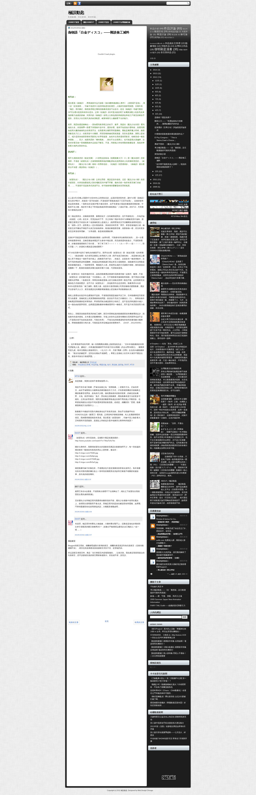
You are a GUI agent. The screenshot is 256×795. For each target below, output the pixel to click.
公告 (151, 58)
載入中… (153, 667)
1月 (157, 175)
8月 (157, 95)
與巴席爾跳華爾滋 (168, 396)
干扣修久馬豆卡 (156, 587)
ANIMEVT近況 (103, 22)
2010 (155, 183)
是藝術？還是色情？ (163, 117)
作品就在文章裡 (84, 365)
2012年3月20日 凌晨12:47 (83, 535)
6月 (157, 103)
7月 (157, 99)
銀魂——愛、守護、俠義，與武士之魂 (166, 596)
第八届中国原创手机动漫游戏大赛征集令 (167, 723)
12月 (157, 81)
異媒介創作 (183, 50)
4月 (157, 110)
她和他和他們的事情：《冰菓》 (169, 558)
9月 (157, 92)
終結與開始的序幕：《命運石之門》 (170, 534)
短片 (109, 365)
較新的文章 (73, 622)
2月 (157, 171)
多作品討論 (173, 32)
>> (186, 574)
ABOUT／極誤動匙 (169, 481)
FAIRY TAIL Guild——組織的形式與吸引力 (167, 606)
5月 (157, 107)
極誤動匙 (76, 12)
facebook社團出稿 (156, 43)
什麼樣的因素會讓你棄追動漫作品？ (169, 134)
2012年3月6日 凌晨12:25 (83, 479)
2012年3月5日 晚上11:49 (83, 426)
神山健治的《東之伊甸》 (171, 228)
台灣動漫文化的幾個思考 (171, 369)
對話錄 (114, 365)
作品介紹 (154, 28)
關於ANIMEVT (88, 22)
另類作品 (165, 46)
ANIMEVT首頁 (74, 22)
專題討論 (102, 365)
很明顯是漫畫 (163, 49)
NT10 (132, 365)
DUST (126, 365)
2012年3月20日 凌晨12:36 (83, 511)
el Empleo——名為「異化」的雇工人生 (166, 344)
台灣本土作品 (181, 46)
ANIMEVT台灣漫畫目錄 (121, 22)
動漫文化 (158, 31)
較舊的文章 (139, 622)
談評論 (120, 365)
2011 (155, 180)
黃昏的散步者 (160, 154)
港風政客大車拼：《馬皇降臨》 (169, 522)
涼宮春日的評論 (167, 454)
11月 (157, 84)
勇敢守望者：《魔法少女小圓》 (168, 144)
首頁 (107, 621)
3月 (157, 114)
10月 (157, 88)
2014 (155, 70)
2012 (155, 77)
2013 (155, 73)
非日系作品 (166, 52)
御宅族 (184, 34)
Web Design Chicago (145, 790)
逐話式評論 (168, 37)
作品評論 (94, 365)
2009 (155, 187)
